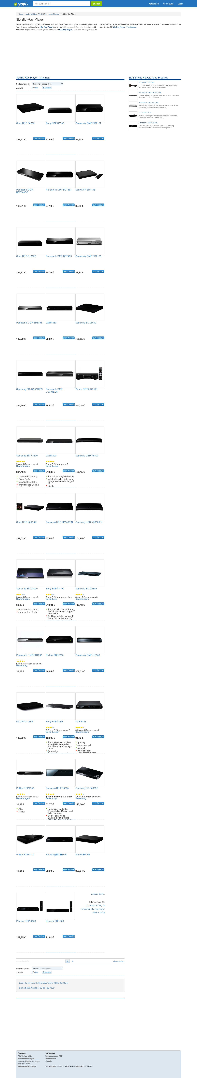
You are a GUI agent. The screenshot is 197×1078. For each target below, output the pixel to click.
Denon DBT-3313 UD (86, 389)
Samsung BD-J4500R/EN (29, 389)
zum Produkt (39, 138)
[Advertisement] (98, 54)
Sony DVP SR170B (85, 189)
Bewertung (51, 598)
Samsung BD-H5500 (27, 455)
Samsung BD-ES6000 (57, 788)
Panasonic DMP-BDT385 (29, 322)
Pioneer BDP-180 (55, 921)
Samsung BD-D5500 (86, 588)
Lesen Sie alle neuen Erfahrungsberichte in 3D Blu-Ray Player (43, 983)
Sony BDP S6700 (25, 123)
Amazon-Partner (55, 1066)
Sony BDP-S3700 (55, 123)
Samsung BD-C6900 (27, 588)
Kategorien (154, 3)
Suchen (96, 3)
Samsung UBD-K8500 (86, 455)
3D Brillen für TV (93, 905)
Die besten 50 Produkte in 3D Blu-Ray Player (37, 988)
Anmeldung (168, 3)
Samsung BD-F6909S (86, 788)
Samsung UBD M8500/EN (59, 522)
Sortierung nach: (23, 84)
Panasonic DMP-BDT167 (88, 123)
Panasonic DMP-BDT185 (59, 256)
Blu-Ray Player (46, 27)
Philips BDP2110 (25, 854)
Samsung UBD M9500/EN (88, 522)
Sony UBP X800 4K (26, 522)
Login (180, 3)
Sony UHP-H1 (82, 854)
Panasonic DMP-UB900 (87, 655)
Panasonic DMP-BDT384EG (25, 191)
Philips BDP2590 (55, 655)
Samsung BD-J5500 (85, 322)
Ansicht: (19, 88)
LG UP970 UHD (24, 721)
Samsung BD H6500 (56, 854)
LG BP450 (51, 322)
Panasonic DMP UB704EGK (54, 390)
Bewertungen (23, 465)
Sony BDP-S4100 (55, 588)
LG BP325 (80, 721)
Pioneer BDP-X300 (26, 921)
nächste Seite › (98, 894)
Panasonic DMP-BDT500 (29, 655)
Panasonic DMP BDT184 (59, 189)
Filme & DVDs (98, 912)
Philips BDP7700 (25, 788)
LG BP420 (51, 455)
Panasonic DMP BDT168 (88, 256)
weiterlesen (132, 27)
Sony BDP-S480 (54, 721)
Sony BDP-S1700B (26, 256)
